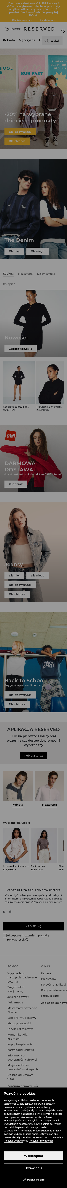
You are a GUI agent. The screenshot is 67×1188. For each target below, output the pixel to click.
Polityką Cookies (13, 1140)
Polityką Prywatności (41, 1140)
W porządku (33, 1156)
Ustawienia (33, 1168)
